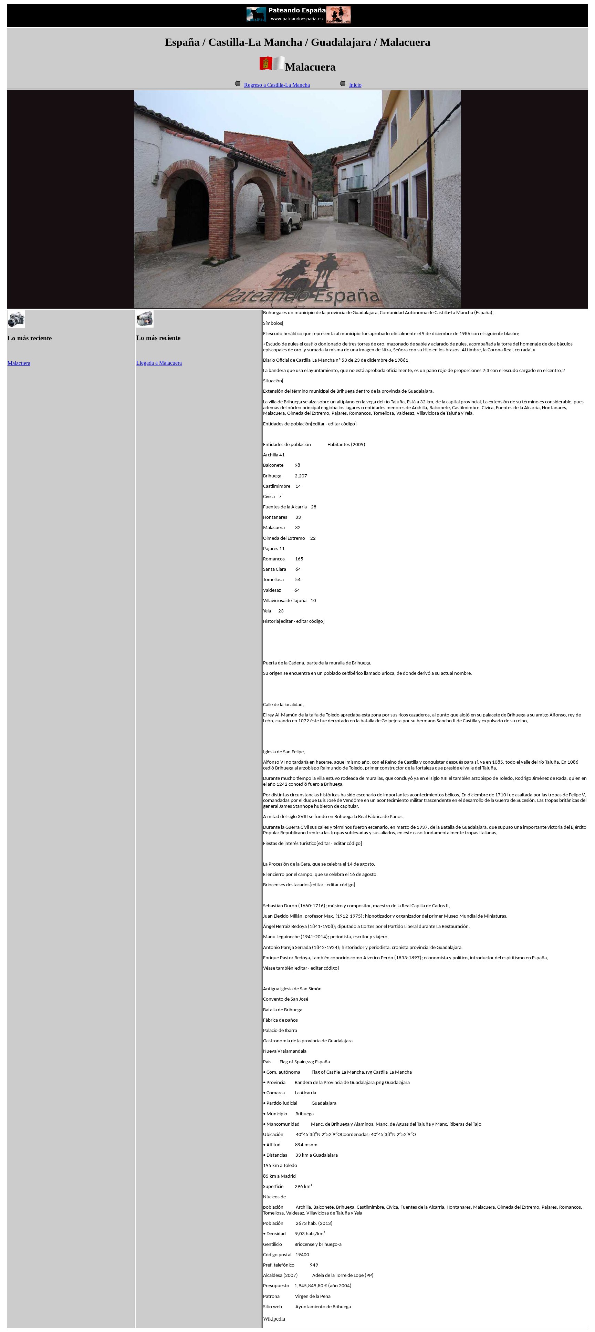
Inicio (355, 85)
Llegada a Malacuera (159, 363)
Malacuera (19, 363)
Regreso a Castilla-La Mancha (277, 85)
